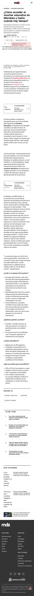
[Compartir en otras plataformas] (8, 43)
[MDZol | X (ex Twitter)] (23, 574)
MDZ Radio (21, 541)
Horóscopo (21, 539)
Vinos (3, 549)
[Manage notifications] (30, 588)
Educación (24, 395)
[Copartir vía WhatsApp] (5, 43)
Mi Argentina (16, 84)
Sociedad (6, 8)
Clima (19, 536)
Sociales (4, 551)
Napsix (20, 549)
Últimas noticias (6, 536)
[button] (31, 2)
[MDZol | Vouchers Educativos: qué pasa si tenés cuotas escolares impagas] (28, 108)
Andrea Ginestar (12, 35)
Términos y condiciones (25, 566)
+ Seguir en (7, 40)
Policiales (4, 541)
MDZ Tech (21, 546)
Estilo (3, 546)
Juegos (20, 544)
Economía (4, 539)
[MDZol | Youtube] (19, 574)
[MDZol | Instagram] (15, 574)
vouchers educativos (11, 395)
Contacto (20, 558)
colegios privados (10, 400)
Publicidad (21, 556)
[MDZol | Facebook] (10, 574)
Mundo (4, 544)
